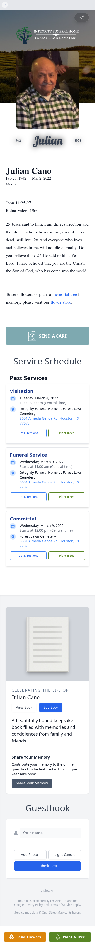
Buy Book (50, 707)
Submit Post (47, 865)
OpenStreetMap (53, 912)
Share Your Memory (32, 783)
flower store (61, 302)
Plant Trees (66, 433)
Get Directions (28, 433)
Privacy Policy (34, 905)
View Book (24, 707)
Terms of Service (60, 905)
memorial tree (64, 294)
